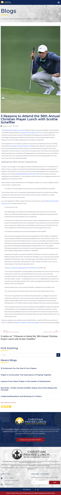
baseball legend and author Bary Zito (28, 174)
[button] (58, 2)
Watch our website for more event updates (27, 322)
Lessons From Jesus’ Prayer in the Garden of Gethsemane (25, 381)
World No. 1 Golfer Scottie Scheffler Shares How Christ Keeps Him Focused (29, 389)
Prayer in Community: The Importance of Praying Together (26, 375)
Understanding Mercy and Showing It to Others (21, 396)
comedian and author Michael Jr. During (22, 146)
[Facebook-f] (35, 489)
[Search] (58, 355)
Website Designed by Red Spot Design (44, 493)
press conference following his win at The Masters (22, 268)
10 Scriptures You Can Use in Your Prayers (19, 368)
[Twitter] (38, 489)
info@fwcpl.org (8, 484)
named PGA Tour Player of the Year (31, 132)
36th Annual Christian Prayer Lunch (14, 130)
